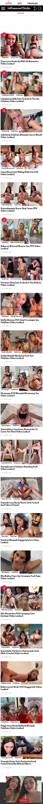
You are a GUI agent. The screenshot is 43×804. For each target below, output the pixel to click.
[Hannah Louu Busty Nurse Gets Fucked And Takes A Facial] (21, 488)
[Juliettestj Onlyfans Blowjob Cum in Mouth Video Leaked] (21, 120)
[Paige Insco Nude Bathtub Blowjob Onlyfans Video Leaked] (21, 710)
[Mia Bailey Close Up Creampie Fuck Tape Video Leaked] (21, 562)
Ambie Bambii (7, 352)
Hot (20, 4)
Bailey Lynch (6, 683)
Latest (8, 4)
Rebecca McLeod (17, 242)
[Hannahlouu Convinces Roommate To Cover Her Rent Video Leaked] (21, 415)
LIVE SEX (20, 13)
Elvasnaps (5, 389)
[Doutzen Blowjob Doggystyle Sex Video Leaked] (21, 525)
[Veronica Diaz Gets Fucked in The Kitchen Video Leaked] (21, 268)
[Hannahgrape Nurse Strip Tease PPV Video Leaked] (21, 194)
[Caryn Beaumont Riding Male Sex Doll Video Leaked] (21, 157)
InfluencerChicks (19, 8)
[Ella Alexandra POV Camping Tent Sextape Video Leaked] (21, 598)
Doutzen (5, 536)
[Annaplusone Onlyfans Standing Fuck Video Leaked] (21, 452)
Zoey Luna (14, 57)
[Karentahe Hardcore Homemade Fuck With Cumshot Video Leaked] (21, 636)
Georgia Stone (7, 757)
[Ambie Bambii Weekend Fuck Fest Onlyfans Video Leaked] (21, 341)
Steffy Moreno (16, 316)
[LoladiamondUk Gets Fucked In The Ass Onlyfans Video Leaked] (21, 84)
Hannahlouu (6, 425)
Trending (32, 4)
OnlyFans (5, 57)
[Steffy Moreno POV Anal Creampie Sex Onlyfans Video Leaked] (21, 305)
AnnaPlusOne (7, 463)
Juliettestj (5, 131)
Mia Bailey (5, 572)
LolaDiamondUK (8, 95)
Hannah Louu (6, 499)
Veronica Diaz (16, 279)
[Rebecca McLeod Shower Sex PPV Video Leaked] (21, 231)
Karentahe (6, 647)
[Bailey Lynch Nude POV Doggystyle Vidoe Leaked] (21, 672)
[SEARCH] (40, 8)
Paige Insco (15, 722)
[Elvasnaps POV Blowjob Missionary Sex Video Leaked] (21, 378)
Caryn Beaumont (8, 168)
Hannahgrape (7, 205)
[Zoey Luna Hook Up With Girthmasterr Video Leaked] (21, 46)
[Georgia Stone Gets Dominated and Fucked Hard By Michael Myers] (21, 747)
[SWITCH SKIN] (35, 8)
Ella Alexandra (7, 610)
